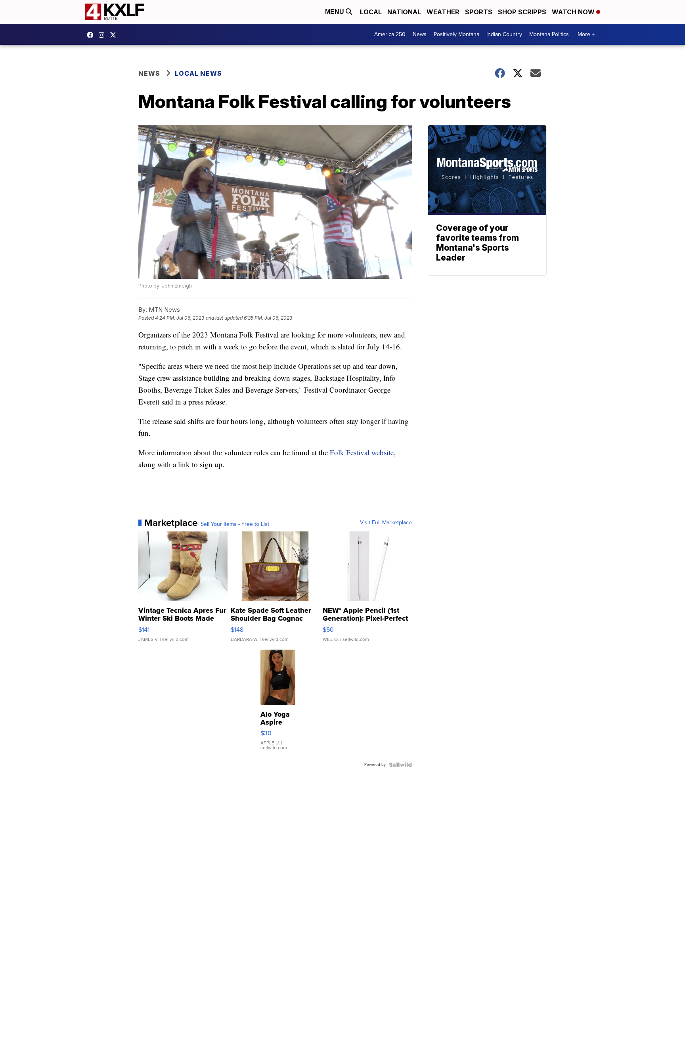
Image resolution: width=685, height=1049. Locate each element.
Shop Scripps (522, 12)
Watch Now (574, 12)
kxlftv (103, 35)
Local (371, 12)
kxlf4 (92, 35)
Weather (443, 12)
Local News (198, 73)
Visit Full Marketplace (386, 522)
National (404, 12)
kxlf (115, 35)
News (420, 34)
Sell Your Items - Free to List (235, 524)
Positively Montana (456, 34)
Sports (478, 12)
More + (586, 34)
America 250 (390, 34)
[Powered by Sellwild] (400, 764)
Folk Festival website (362, 452)
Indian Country (504, 34)
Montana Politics (549, 34)
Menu (335, 11)
